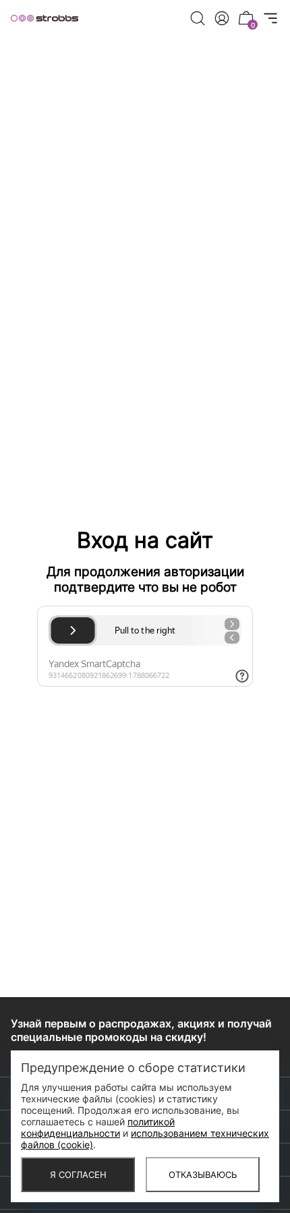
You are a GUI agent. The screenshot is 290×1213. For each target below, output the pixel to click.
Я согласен (78, 1174)
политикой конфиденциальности (98, 1127)
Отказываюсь (203, 1174)
